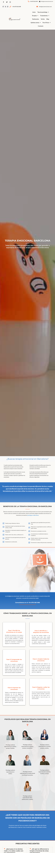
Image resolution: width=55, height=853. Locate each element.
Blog (47, 19)
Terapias (34, 15)
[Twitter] (6, 2)
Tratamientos (44, 15)
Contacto (40, 26)
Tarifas (43, 19)
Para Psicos (46, 22)
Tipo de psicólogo (42, 12)
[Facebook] (3, 2)
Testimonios (35, 19)
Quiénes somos (35, 22)
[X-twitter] (5, 6)
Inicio (34, 12)
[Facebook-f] (3, 6)
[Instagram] (10, 2)
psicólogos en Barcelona (33, 515)
